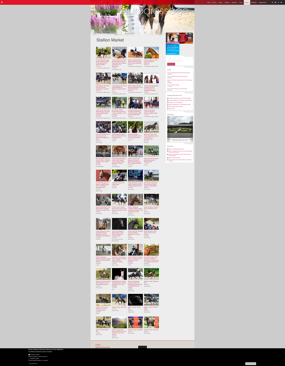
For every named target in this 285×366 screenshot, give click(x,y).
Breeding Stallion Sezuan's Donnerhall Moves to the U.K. (151, 208)
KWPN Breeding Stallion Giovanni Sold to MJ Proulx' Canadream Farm (119, 135)
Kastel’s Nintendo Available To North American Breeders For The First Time (135, 233)
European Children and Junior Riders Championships (180, 100)
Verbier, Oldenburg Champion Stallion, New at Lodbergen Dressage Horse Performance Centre (135, 209)
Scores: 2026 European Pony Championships (177, 88)
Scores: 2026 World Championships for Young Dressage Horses (179, 80)
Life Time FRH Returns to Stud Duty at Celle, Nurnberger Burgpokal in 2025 (103, 136)
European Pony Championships (176, 102)
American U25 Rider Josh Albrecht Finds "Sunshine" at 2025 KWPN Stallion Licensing (103, 112)
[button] (169, 129)
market (99, 32)
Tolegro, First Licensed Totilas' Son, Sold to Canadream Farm (102, 308)
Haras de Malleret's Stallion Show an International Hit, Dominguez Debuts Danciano (135, 259)
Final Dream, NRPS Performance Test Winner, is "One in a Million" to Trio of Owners (119, 112)
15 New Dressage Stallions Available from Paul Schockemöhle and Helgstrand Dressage (151, 88)
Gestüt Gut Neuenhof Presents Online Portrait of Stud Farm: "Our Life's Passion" (119, 332)
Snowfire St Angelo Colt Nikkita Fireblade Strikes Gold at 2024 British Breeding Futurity (102, 185)
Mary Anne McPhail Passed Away (176, 149)
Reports (227, 2)
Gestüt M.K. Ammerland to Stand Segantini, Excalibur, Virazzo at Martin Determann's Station (119, 259)
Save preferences (33, 363)
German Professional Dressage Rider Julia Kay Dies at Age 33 (180, 160)
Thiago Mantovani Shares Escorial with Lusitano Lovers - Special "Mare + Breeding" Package (119, 161)
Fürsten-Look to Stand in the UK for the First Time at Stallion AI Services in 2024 (119, 208)
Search (171, 64)
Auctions (234, 2)
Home (208, 2)
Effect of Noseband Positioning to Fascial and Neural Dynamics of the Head (180, 151)
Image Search (262, 2)
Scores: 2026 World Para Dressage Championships (178, 72)
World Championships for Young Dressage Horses (180, 104)
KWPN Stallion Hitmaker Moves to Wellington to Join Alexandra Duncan (135, 87)
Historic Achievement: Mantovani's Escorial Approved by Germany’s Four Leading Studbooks (134, 161)
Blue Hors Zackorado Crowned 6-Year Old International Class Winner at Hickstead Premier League (135, 284)
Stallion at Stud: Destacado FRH (151, 282)
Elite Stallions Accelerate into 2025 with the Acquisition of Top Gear (102, 87)
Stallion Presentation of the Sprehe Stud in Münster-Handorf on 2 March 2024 (103, 208)
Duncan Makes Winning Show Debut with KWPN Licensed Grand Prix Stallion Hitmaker (102, 62)
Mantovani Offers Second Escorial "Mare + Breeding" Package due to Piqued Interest (103, 161)
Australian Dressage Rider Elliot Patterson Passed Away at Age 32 (180, 155)
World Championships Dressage (176, 106)
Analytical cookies (35, 358)
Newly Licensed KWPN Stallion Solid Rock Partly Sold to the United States (135, 61)
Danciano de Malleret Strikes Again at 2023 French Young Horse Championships (117, 233)
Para (240, 2)
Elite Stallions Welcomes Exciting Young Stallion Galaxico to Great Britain (150, 184)
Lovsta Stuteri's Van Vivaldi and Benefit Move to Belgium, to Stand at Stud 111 (119, 88)
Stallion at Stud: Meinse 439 (102, 330)
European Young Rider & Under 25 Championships (180, 98)
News (220, 2)
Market (247, 2)
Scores (214, 2)
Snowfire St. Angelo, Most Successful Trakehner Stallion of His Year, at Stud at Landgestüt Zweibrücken (151, 259)
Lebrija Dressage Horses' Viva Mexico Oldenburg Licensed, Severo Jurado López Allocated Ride (135, 112)
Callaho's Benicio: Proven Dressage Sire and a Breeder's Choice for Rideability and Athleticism (103, 233)
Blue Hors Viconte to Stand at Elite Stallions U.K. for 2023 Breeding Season (103, 282)
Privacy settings (142, 347)
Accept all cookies (250, 363)
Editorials (253, 2)
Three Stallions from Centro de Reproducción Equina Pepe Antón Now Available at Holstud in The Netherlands (119, 63)
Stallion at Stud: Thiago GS (151, 330)
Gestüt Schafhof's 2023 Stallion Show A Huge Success (150, 232)
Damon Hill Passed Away (174, 157)
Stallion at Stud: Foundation (135, 330)
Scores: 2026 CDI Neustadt (173, 85)
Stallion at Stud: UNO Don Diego (151, 307)
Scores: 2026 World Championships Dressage (177, 76)
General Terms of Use (102, 347)
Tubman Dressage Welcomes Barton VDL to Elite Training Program (134, 135)
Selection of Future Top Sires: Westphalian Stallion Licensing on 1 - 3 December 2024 (151, 136)
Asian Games (172, 108)
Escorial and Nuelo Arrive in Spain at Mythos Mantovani (151, 61)
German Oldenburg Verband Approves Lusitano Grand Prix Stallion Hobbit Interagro (103, 259)
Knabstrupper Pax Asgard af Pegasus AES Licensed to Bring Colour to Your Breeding (119, 283)
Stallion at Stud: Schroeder (119, 307)
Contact (97, 345)
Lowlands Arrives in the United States (118, 183)
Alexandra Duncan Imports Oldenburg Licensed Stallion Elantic (151, 160)
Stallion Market (100, 68)
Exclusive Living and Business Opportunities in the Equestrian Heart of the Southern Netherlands (180, 140)
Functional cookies (35, 354)
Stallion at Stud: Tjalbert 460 (134, 307)
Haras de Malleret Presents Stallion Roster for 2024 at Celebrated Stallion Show (135, 184)
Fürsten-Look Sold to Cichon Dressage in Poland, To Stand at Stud (150, 111)
